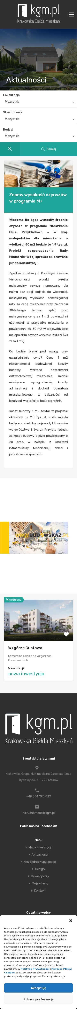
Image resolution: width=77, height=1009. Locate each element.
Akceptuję (38, 988)
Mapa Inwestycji (39, 847)
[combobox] (38, 103)
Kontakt (40, 890)
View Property (38, 632)
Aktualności (40, 854)
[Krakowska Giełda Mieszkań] (38, 23)
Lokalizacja (11, 95)
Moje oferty (40, 883)
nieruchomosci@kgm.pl (39, 813)
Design (40, 869)
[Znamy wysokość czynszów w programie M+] (38, 173)
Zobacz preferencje (38, 999)
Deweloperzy (40, 876)
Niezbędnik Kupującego (40, 861)
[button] (71, 920)
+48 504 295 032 (38, 796)
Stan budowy (12, 112)
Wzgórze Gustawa (25, 647)
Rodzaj (8, 129)
